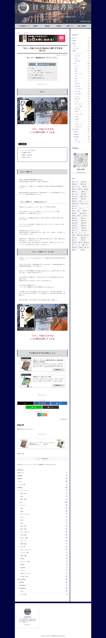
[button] (50, 407)
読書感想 (39, 57)
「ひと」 (33, 68)
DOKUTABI (27, 617)
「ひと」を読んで (37, 70)
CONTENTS (41, 64)
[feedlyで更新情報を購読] (42, 414)
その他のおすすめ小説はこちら (37, 77)
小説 (44, 57)
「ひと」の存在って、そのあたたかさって (45, 72)
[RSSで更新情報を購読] (45, 414)
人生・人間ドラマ (31, 57)
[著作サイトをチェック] (39, 414)
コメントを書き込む (42, 458)
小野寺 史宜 (29, 155)
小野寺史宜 (50, 57)
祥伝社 (56, 57)
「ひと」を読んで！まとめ (36, 75)
